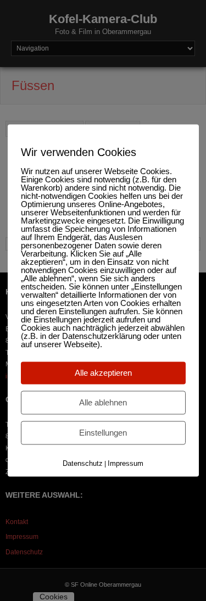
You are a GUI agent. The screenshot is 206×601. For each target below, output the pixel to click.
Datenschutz (83, 463)
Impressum (125, 463)
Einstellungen (103, 432)
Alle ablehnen (103, 402)
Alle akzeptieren (103, 372)
